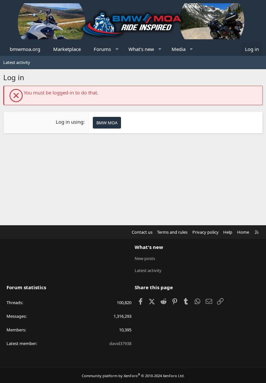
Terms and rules (172, 232)
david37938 (120, 343)
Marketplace (67, 49)
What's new (141, 49)
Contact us (142, 232)
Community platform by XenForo (133, 375)
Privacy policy (205, 232)
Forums (102, 49)
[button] (117, 49)
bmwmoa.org (25, 49)
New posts (145, 258)
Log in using (69, 121)
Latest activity (16, 62)
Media (179, 49)
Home (243, 232)
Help (227, 232)
